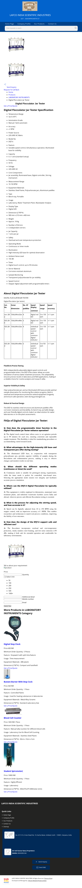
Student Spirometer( (13, 771)
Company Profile (24, 24)
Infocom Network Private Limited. (37, 880)
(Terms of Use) (48, 878)
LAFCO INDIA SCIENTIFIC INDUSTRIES (30, 16)
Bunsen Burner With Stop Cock (18, 681)
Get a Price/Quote (10, 106)
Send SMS (42, 867)
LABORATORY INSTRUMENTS (19, 97)
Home (10, 92)
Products (11, 95)
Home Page (9, 24)
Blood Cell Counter (12, 718)
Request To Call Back (11, 90)
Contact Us (52, 24)
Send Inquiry (11, 87)
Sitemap (6, 827)
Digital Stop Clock (12, 644)
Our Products (39, 24)
